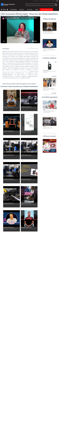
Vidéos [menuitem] (36, 9)
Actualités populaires (49, 97)
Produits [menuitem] (21, 9)
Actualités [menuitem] (29, 9)
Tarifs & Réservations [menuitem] (46, 9)
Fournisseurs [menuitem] (13, 9)
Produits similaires (49, 58)
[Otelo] (49, 146)
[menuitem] (1, 9)
